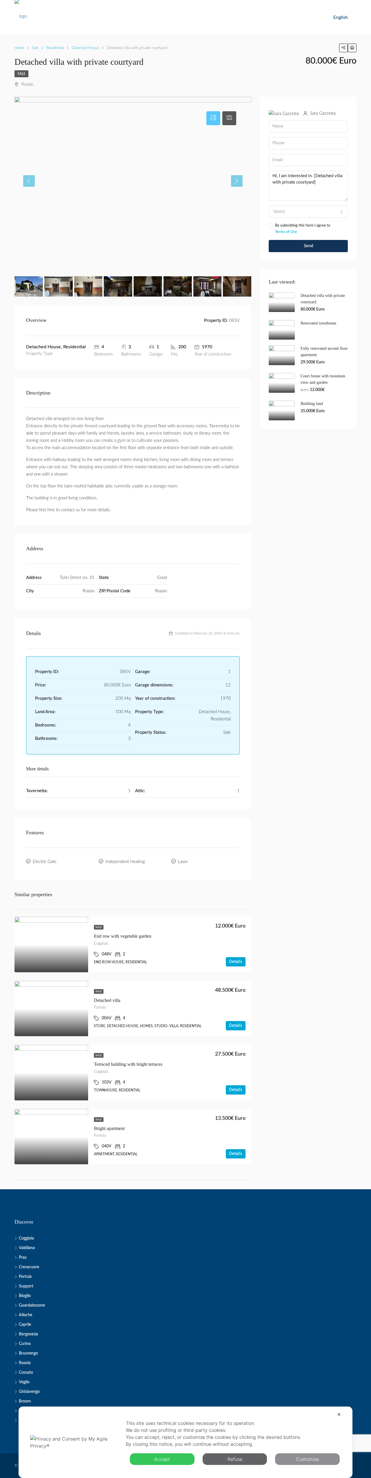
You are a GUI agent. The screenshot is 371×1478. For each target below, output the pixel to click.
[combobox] (308, 212)
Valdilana (27, 1248)
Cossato (26, 1373)
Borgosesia (28, 1334)
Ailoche (25, 1315)
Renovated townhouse (318, 323)
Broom (25, 1401)
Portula (25, 1277)
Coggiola (26, 1238)
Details (235, 961)
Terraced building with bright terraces (128, 1064)
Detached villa (107, 1000)
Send (308, 246)
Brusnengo (28, 1353)
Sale (21, 74)
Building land (312, 403)
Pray (23, 1257)
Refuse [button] (235, 1459)
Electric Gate (45, 862)
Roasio (25, 1363)
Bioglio (25, 1296)
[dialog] (185, 1442)
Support (26, 1286)
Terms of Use (286, 232)
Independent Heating (125, 862)
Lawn (183, 862)
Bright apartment (109, 1128)
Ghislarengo (29, 1392)
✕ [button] (339, 1414)
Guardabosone (32, 1305)
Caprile (25, 1325)
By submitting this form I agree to (302, 229)
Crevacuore (29, 1267)
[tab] (213, 118)
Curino (25, 1344)
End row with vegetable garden (122, 936)
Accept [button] (162, 1459)
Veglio (24, 1382)
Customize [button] (307, 1459)
